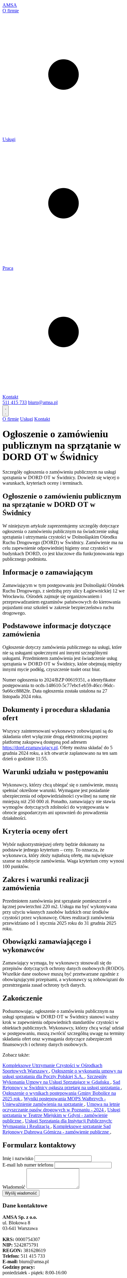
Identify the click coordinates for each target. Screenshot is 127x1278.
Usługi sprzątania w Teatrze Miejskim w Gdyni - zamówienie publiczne (61, 1115)
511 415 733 (14, 402)
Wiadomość (13, 1187)
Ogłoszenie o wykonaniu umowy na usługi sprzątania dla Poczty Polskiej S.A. (62, 1073)
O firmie (10, 10)
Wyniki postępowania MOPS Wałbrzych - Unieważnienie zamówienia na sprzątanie (54, 1101)
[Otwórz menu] (5, 410)
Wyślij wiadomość (21, 1193)
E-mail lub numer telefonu (27, 1164)
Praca (7, 268)
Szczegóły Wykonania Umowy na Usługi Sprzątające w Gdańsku (56, 1079)
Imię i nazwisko (17, 1158)
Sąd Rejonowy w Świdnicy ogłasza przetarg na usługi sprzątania (61, 1084)
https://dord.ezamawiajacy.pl (30, 747)
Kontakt (10, 396)
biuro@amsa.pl (43, 402)
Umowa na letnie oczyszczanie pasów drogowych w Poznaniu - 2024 (61, 1107)
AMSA (9, 5)
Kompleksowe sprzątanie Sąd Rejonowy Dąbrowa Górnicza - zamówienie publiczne (56, 1129)
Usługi (8, 139)
